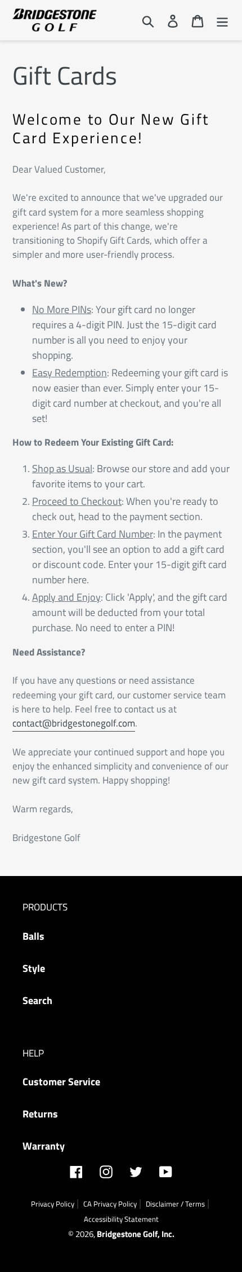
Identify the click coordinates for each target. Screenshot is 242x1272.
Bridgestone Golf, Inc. (135, 1233)
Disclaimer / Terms (175, 1203)
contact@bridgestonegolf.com (73, 723)
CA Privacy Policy (110, 1203)
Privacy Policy (52, 1203)
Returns (40, 1113)
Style (34, 968)
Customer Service (61, 1081)
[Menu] (222, 20)
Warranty (44, 1146)
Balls (33, 936)
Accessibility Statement (121, 1219)
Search (37, 1000)
